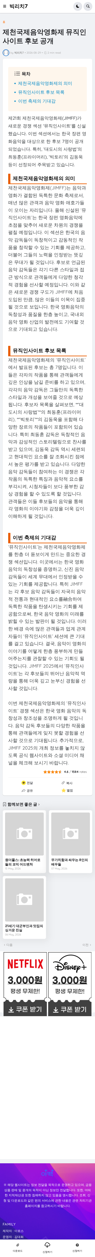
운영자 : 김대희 (13, 1237)
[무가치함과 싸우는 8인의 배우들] (70, 834)
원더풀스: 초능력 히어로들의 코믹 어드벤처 (22, 862)
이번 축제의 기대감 (37, 101)
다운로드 (18, 1250)
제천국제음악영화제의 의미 (45, 83)
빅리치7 (19, 6)
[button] (6, 6)
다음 (9, 945)
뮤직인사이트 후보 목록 (41, 92)
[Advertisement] (37, 1087)
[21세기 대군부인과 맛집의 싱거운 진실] (24, 900)
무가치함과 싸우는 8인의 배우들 (69, 862)
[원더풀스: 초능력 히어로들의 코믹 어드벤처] (24, 834)
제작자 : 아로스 (13, 1231)
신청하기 (47, 1252)
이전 (85, 945)
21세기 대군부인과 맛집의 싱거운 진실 (24, 928)
